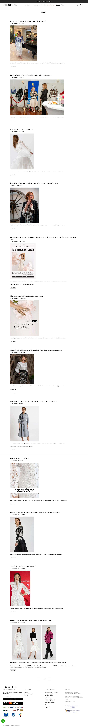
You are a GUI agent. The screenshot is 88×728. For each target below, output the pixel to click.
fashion (35, 665)
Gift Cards (26, 695)
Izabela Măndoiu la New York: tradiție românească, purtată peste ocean (31, 75)
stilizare (31, 667)
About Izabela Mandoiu (29, 693)
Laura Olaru (31, 284)
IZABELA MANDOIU (9, 725)
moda (68, 665)
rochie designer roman (17, 667)
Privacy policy (47, 706)
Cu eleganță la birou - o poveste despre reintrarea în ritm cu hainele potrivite (33, 401)
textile (43, 667)
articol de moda (17, 665)
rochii (15, 446)
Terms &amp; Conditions (49, 702)
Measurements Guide (49, 693)
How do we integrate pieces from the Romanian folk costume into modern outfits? (35, 512)
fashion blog (39, 665)
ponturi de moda (72, 665)
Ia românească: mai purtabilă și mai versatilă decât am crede (28, 21)
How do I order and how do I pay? (51, 692)
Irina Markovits (50, 665)
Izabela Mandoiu (25, 284)
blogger (21, 665)
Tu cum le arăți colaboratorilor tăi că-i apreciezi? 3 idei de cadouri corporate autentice (36, 350)
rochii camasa (19, 446)
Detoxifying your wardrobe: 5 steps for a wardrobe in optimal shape (30, 620)
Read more (13, 66)
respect (11, 667)
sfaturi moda (27, 667)
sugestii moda (39, 667)
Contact (26, 692)
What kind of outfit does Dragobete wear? (23, 566)
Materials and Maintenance (50, 699)
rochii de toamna (25, 446)
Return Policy (47, 697)
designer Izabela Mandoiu (29, 665)
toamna (30, 446)
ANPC (46, 707)
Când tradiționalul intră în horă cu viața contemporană (26, 296)
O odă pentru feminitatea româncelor (21, 129)
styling (35, 667)
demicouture (16, 389)
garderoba (44, 665)
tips (45, 667)
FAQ (46, 704)
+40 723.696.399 (71, 701)
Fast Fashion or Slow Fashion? (19, 458)
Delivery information (49, 695)
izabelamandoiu (63, 665)
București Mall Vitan (18, 284)
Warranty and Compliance (50, 700)
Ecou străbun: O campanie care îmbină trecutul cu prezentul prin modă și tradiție (34, 183)
